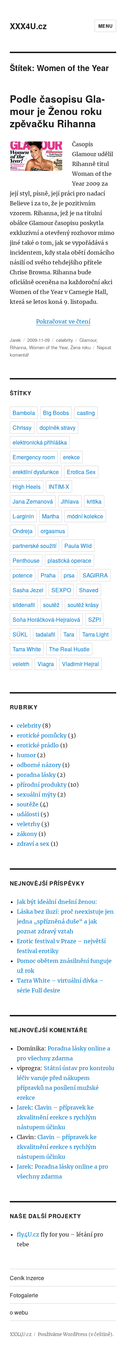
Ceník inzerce (27, 1278)
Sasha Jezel (28, 590)
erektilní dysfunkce (36, 472)
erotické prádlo (38, 745)
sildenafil (24, 605)
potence (23, 575)
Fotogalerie (24, 1295)
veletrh (21, 664)
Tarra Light (95, 634)
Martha (50, 516)
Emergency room (34, 457)
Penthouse (26, 560)
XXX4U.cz (28, 26)
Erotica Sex (81, 472)
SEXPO (61, 590)
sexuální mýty (36, 794)
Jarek (15, 340)
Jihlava (70, 501)
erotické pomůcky (41, 735)
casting (86, 413)
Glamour (87, 340)
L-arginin (23, 516)
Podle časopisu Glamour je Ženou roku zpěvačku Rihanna (57, 110)
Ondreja (23, 531)
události (28, 814)
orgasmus (53, 531)
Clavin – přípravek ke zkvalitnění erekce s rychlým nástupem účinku (56, 1117)
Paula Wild (78, 546)
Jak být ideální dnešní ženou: (57, 901)
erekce (71, 457)
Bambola (24, 413)
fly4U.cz (28, 1234)
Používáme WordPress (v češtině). (75, 1334)
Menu (105, 26)
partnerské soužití (34, 546)
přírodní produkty (41, 784)
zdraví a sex (33, 843)
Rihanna (18, 347)
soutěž (51, 605)
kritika (94, 501)
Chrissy (22, 427)
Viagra (45, 664)
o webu (19, 1312)
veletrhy (28, 824)
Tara (68, 634)
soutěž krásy (83, 605)
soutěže (27, 804)
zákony (27, 833)
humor (26, 755)
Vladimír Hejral (80, 664)
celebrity (64, 340)
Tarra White (27, 649)
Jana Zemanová (33, 501)
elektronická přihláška (40, 442)
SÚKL (20, 634)
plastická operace (69, 560)
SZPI (94, 619)
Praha (48, 575)
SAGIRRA (95, 575)
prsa (69, 575)
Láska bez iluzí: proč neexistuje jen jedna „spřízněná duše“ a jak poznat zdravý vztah (65, 921)
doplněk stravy (58, 427)
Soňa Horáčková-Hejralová (46, 619)
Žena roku (80, 347)
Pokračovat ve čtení (63, 321)
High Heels (27, 487)
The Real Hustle (69, 649)
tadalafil (45, 634)
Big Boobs (56, 413)
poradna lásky (36, 774)
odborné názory (39, 764)
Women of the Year (48, 347)
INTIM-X (59, 487)
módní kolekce (85, 516)
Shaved (88, 590)
